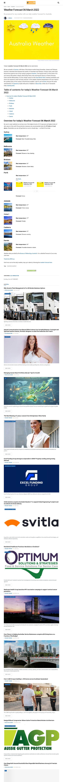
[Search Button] (58, 2)
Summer (16, 69)
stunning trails (11, 85)
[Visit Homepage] (31, 2)
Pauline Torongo (8, 417)
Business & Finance (10, 421)
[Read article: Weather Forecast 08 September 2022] (40, 184)
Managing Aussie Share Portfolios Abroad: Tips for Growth (22, 373)
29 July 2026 (16, 290)
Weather (13, 6)
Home (5, 6)
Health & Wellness (10, 596)
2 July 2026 (16, 374)
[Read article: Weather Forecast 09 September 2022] (19, 184)
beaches (34, 73)
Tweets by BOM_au (9, 259)
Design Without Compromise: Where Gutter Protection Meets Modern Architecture (29, 720)
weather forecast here (46, 262)
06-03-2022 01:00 (18, 18)
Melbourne (12, 100)
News (9, 6)
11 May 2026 (16, 505)
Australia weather (11, 266)
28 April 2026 (16, 593)
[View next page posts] (37, 191)
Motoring (7, 293)
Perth (10, 106)
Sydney (11, 98)
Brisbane (11, 103)
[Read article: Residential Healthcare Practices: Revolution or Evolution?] (31, 565)
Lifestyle (7, 336)
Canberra (11, 114)
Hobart (11, 111)
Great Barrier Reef (40, 77)
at (5, 378)
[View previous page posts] (34, 191)
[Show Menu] (4, 2)
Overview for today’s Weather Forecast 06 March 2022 (21, 96)
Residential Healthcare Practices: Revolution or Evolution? (21, 546)
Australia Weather (20, 6)
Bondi (44, 81)
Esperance (16, 83)
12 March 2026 (17, 767)
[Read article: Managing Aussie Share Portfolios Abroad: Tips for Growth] (31, 391)
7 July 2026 (16, 333)
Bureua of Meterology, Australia (28, 253)
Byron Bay (38, 83)
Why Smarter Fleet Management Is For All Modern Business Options (24, 288)
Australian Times (8, 333)
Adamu (10, 18)
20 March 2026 (17, 722)
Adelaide (11, 108)
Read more (8, 325)
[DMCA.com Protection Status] (31, 270)
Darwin (11, 116)
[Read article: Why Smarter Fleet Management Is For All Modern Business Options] (31, 306)
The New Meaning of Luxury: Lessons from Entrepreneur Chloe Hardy (25, 416)
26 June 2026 (16, 462)
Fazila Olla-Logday (9, 290)
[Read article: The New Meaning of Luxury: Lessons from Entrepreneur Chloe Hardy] (31, 434)
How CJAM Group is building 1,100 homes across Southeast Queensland (26, 679)
